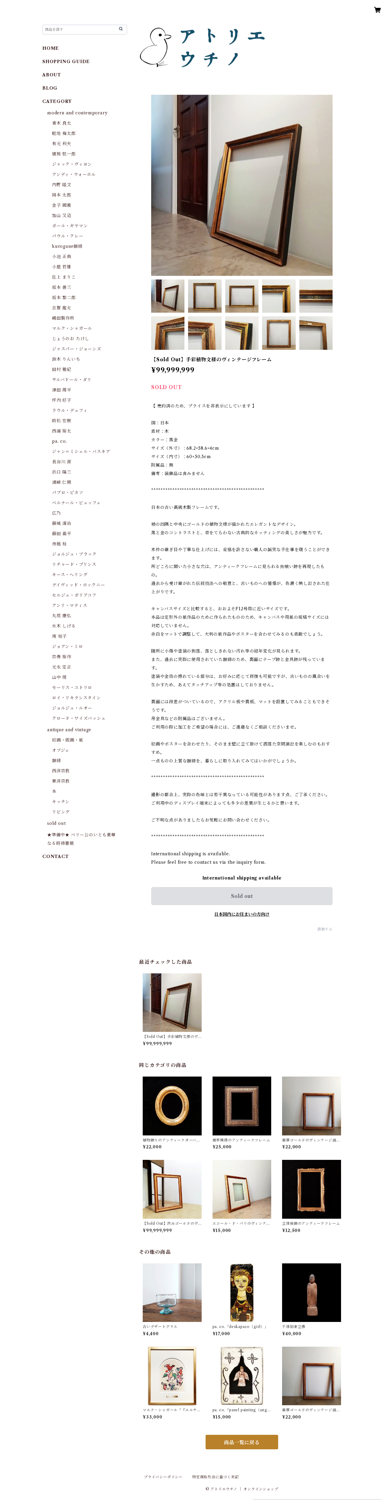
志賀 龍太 (61, 308)
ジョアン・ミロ (67, 646)
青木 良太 (61, 123)
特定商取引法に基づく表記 (215, 1477)
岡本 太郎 (61, 195)
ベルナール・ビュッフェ (76, 503)
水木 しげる (64, 626)
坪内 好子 (61, 400)
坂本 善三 (61, 287)
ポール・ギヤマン (70, 225)
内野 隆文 (61, 184)
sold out (56, 823)
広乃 (56, 513)
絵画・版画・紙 (67, 740)
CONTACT (55, 856)
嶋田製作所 (63, 318)
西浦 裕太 (61, 431)
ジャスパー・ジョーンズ (76, 349)
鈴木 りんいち (66, 359)
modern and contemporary (77, 113)
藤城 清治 (61, 523)
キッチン (61, 801)
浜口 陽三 (61, 472)
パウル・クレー (67, 236)
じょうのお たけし (70, 338)
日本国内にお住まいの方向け (241, 914)
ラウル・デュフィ (69, 410)
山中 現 (59, 677)
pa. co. (59, 441)
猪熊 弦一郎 (64, 154)
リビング (61, 812)
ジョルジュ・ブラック (74, 554)
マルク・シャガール (72, 328)
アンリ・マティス (69, 605)
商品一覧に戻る (242, 1442)
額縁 (56, 760)
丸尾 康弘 (61, 615)
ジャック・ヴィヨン (72, 164)
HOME (50, 48)
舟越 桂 (59, 544)
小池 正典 (61, 256)
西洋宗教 (61, 771)
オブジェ (61, 750)
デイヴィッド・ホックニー (78, 585)
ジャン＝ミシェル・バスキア (81, 451)
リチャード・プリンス (74, 564)
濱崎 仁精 (61, 482)
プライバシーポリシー (163, 1477)
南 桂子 (59, 636)
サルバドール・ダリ (72, 379)
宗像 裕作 (61, 656)
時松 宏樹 (61, 420)
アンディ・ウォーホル (74, 174)
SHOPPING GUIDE (66, 61)
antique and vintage (69, 729)
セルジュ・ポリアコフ (74, 595)
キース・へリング (69, 574)
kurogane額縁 (67, 246)
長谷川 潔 (61, 461)
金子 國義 (61, 205)
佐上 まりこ (64, 277)
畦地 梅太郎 (64, 133)
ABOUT (51, 75)
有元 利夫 (61, 143)
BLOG (49, 88)
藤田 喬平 (61, 533)
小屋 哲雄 (61, 267)
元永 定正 (61, 667)
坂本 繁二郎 (64, 297)
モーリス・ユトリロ (72, 687)
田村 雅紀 (61, 369)
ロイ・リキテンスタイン (76, 698)
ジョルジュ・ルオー (72, 708)
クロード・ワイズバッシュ (79, 718)
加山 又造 (61, 215)
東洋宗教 (61, 781)
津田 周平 (61, 390)
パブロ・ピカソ (67, 492)
